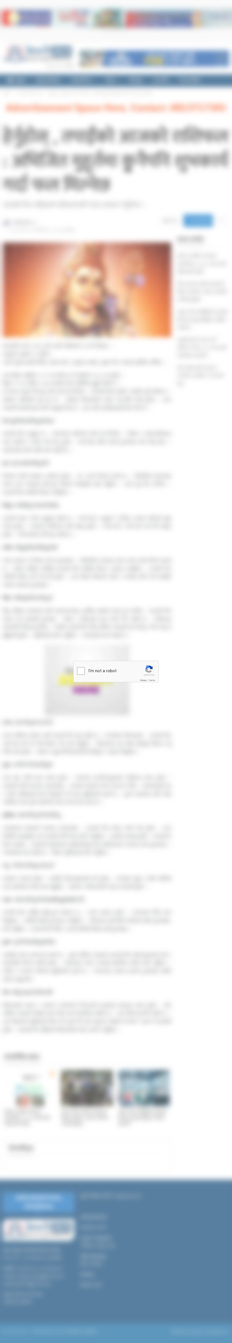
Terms (152, 680)
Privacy (143, 680)
